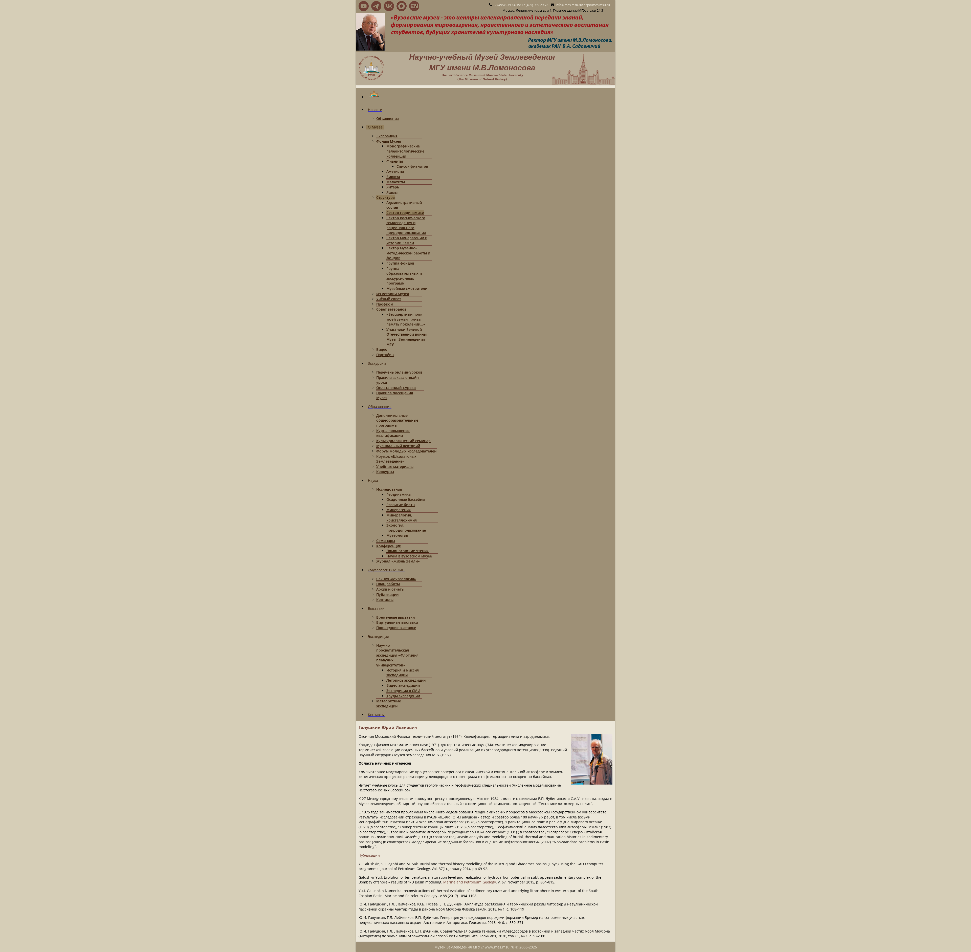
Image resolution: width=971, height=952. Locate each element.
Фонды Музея (388, 141)
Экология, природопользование (406, 528)
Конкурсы (385, 471)
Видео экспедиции (403, 685)
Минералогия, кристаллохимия (401, 518)
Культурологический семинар (403, 440)
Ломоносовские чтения (407, 550)
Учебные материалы (394, 466)
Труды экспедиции (403, 696)
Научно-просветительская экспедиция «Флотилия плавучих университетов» (397, 655)
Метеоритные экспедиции (388, 703)
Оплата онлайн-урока (396, 387)
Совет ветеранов (391, 309)
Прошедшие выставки (396, 627)
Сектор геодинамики (405, 212)
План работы (388, 583)
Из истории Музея (392, 293)
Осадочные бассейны (405, 499)
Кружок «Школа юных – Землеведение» (397, 459)
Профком (384, 304)
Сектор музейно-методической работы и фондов (408, 253)
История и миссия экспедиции (402, 673)
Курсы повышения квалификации (393, 433)
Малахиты (395, 182)
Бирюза (393, 176)
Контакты (384, 599)
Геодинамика (398, 494)
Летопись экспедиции (406, 680)
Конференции (388, 546)
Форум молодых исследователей (406, 451)
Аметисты (395, 171)
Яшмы (392, 192)
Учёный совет (388, 298)
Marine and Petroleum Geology (469, 882)
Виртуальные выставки (397, 622)
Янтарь (392, 187)
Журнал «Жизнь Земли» (398, 561)
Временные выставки (395, 617)
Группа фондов (400, 263)
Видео (381, 349)
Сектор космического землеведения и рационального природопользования (406, 225)
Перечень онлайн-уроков (399, 372)
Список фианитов (412, 166)
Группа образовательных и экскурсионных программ (404, 276)
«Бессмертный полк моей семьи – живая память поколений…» (405, 319)
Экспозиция (387, 136)
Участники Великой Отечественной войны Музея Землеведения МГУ (406, 337)
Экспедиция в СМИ (403, 690)
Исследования (389, 489)
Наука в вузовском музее (409, 556)
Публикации (387, 594)
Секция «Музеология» (396, 578)
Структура (385, 197)
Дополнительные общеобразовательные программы (397, 420)
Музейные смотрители (406, 288)
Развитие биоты (400, 504)
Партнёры (385, 354)
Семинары (385, 540)
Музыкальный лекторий (398, 445)
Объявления (387, 118)
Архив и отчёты (390, 589)
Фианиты (394, 161)
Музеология (397, 535)
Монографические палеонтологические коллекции (405, 151)
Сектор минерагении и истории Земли (406, 240)
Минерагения (398, 509)
